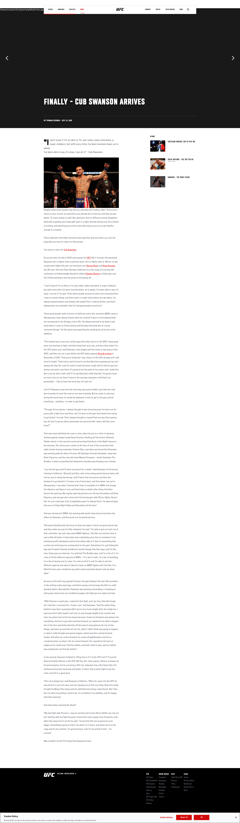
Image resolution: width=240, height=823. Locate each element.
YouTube (162, 790)
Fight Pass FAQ (176, 777)
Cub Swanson (70, 250)
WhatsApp (162, 787)
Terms (186, 777)
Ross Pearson (108, 266)
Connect (148, 9)
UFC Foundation (152, 781)
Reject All (184, 817)
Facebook (162, 777)
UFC (89, 258)
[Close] (236, 817)
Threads (161, 784)
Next (232, 58)
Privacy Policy (189, 781)
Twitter (161, 797)
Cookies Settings (166, 817)
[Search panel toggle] (188, 9)
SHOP (181, 9)
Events (50, 9)
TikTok (161, 794)
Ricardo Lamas (105, 353)
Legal (186, 774)
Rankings (61, 9)
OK (202, 817)
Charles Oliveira (93, 274)
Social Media (164, 774)
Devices (174, 781)
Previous (8, 58)
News (82, 9)
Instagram (162, 781)
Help (173, 774)
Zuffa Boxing (170, 9)
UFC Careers (150, 784)
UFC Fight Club (151, 797)
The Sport (149, 777)
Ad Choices (188, 784)
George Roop (92, 266)
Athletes (72, 9)
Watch (158, 9)
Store (148, 794)
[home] (120, 9)
